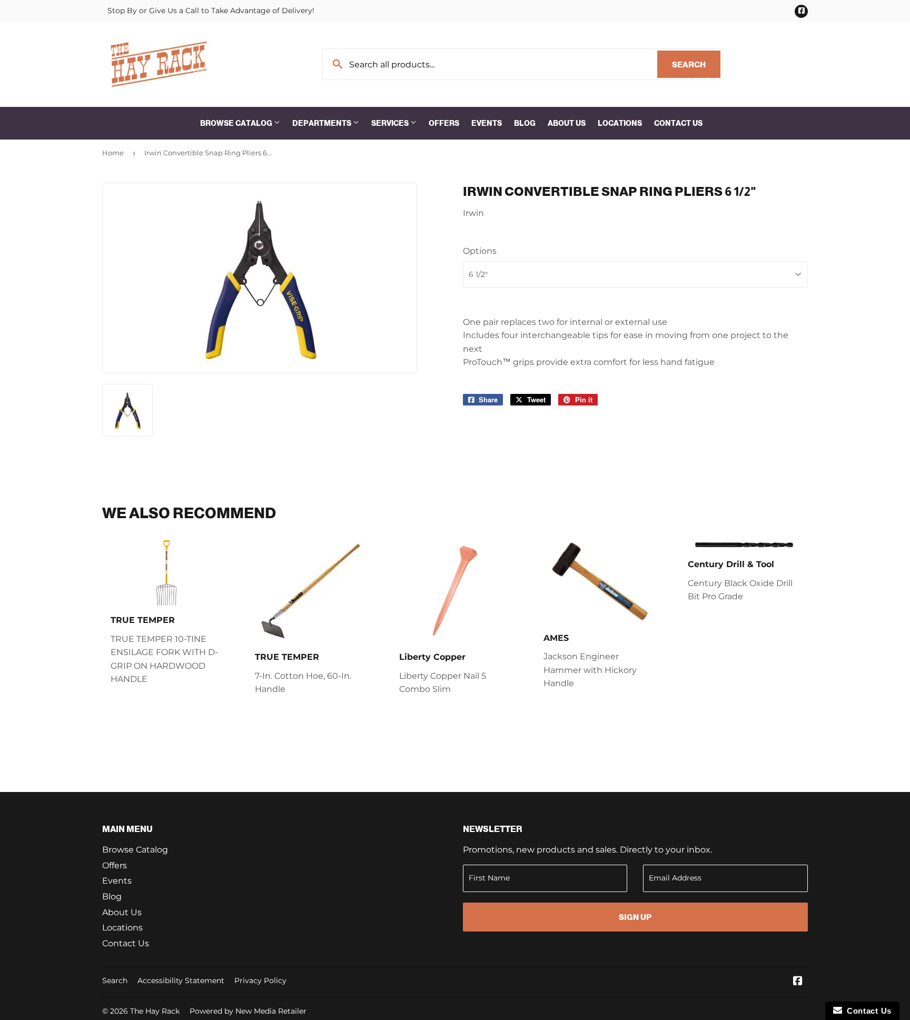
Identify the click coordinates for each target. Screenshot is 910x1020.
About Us (567, 123)
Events (486, 123)
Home (113, 152)
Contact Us (678, 123)
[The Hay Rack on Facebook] (798, 982)
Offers (444, 123)
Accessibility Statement (180, 980)
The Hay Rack (155, 1011)
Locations (620, 123)
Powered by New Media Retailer (248, 1011)
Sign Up (635, 917)
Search (696, 64)
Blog (525, 123)
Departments (322, 123)
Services (390, 123)
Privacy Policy (260, 980)
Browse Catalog (237, 123)
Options (480, 251)
